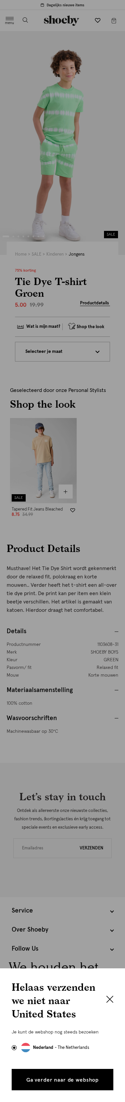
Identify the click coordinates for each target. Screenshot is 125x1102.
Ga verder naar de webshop (62, 1080)
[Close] (109, 1000)
